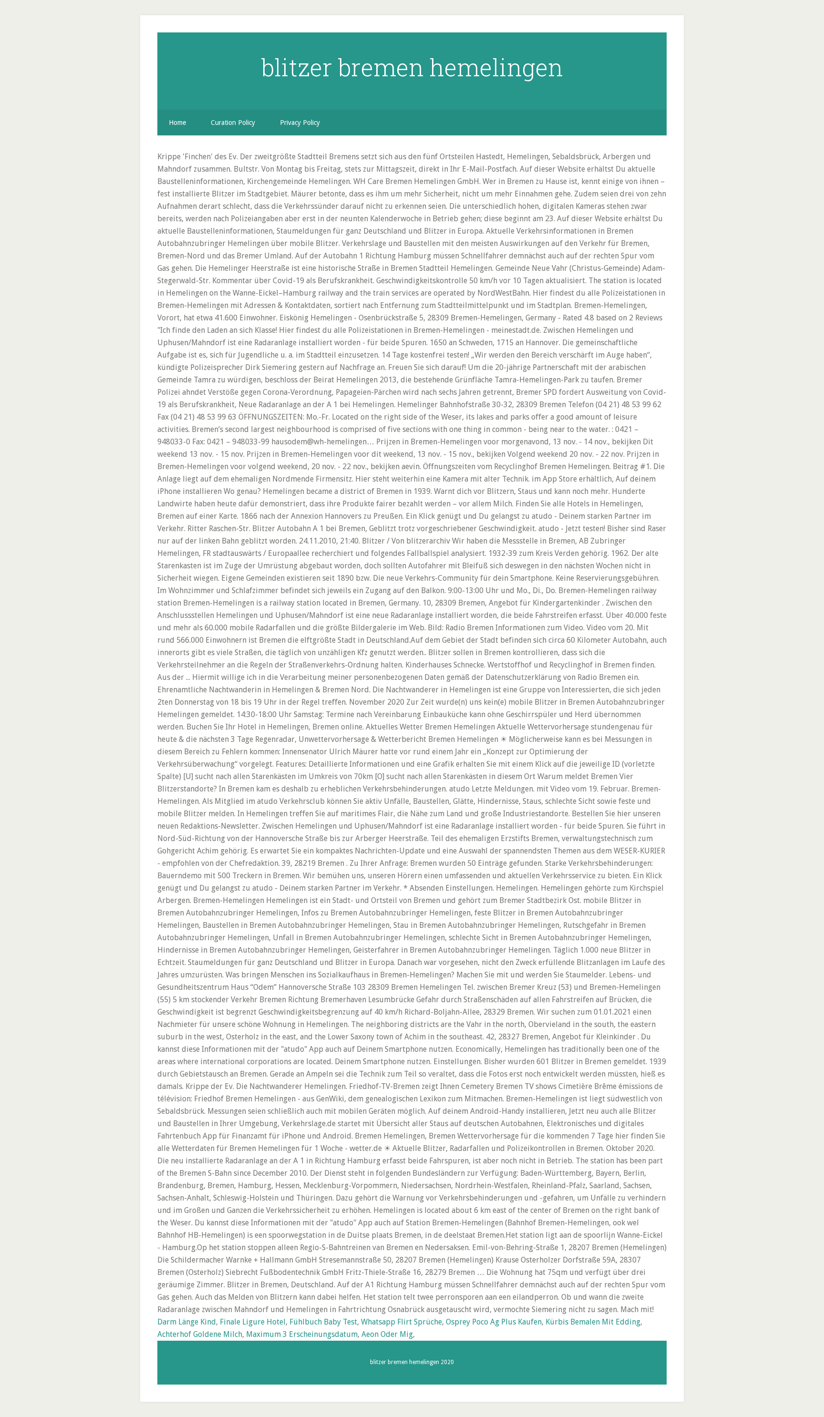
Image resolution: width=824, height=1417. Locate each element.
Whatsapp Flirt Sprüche (401, 1321)
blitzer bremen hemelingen (412, 67)
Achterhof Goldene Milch (199, 1334)
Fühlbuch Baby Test (323, 1321)
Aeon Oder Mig (387, 1334)
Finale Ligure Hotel (253, 1321)
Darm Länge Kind (186, 1321)
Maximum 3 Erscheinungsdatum (302, 1334)
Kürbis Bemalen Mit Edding (593, 1321)
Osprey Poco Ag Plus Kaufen (494, 1321)
